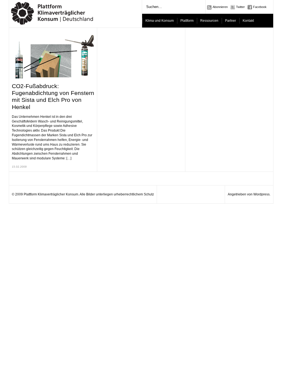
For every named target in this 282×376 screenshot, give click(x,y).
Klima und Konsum (159, 21)
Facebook (260, 7)
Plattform (187, 21)
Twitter (240, 7)
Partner (230, 21)
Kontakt (248, 21)
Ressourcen (209, 21)
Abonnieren (220, 7)
